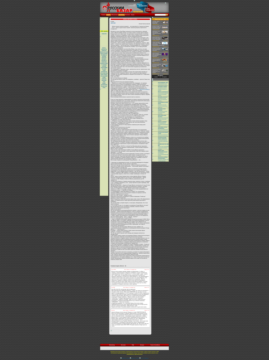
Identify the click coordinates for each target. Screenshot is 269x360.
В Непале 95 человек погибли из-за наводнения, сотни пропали (156, 71)
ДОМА (104, 81)
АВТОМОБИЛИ (104, 84)
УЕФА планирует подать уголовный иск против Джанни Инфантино (156, 55)
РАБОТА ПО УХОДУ (104, 52)
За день (156, 76)
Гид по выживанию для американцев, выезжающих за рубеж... (163, 124)
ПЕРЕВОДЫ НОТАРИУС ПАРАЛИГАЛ (104, 59)
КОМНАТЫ (104, 78)
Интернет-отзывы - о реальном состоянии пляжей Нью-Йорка (156, 27)
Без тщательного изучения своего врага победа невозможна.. (162, 112)
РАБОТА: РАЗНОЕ (104, 53)
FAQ (133, 345)
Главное (103, 14)
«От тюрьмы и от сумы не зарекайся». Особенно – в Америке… (162, 89)
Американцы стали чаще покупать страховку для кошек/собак (156, 33)
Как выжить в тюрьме (162, 86)
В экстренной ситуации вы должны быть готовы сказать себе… (163, 141)
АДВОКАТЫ (104, 33)
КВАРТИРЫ (104, 80)
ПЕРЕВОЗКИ (104, 61)
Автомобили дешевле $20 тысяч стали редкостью (156, 65)
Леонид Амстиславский (144, 23)
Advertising (121, 14)
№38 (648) (113, 23)
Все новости (160, 75)
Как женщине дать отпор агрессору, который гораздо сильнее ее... (162, 106)
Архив (132, 14)
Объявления (114, 14)
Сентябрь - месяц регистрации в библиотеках (155, 22)
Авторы (142, 345)
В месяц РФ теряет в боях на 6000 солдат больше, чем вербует (156, 38)
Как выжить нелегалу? (162, 97)
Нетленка (123, 345)
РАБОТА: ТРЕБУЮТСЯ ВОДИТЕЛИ (104, 49)
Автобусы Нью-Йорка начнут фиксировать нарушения (156, 49)
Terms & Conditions (155, 345)
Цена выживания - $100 (163, 82)
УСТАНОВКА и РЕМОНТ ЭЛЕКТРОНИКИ (104, 66)
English (108, 14)
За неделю (164, 76)
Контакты (127, 14)
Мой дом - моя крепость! (163, 91)
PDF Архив (104, 31)
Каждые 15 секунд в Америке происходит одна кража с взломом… (163, 94)
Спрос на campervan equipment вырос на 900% (156, 60)
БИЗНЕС (104, 83)
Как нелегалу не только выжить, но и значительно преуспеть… (162, 99)
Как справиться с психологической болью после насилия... (163, 154)
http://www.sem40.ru (144, 89)
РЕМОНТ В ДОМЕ (104, 63)
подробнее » (165, 24)
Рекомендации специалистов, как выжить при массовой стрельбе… (163, 119)
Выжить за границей (162, 121)
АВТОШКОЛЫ (104, 71)
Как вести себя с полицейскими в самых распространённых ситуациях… (163, 147)
